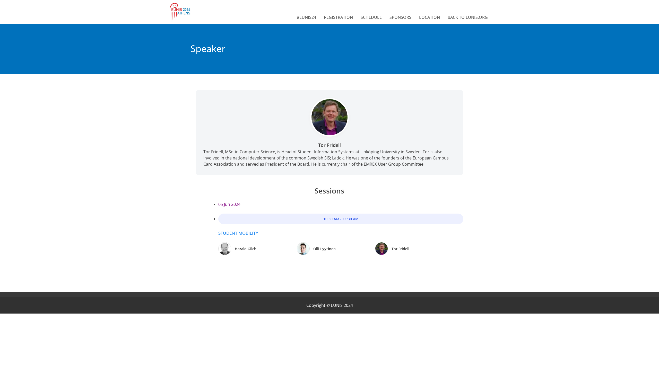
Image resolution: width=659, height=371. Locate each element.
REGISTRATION (338, 17)
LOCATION (429, 17)
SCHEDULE (371, 17)
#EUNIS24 (306, 17)
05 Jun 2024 (229, 204)
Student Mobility (238, 233)
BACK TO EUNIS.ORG (468, 17)
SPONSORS (400, 17)
